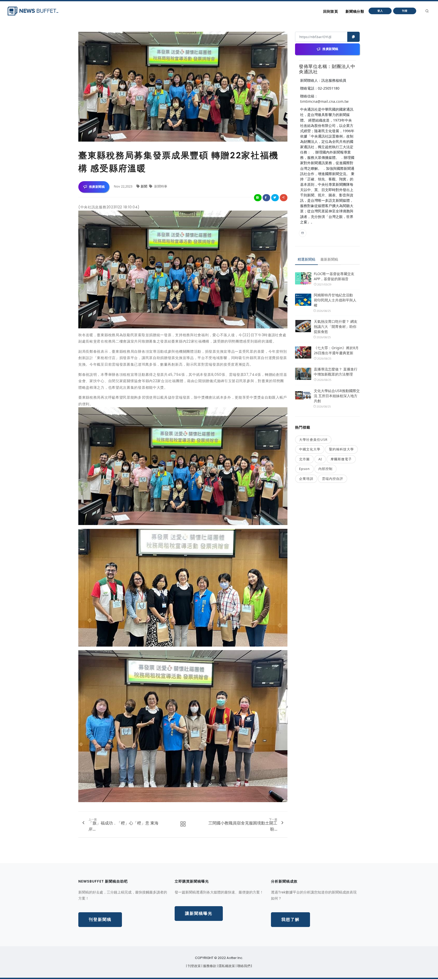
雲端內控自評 (332, 478)
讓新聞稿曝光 (198, 913)
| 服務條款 (209, 966)
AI (320, 459)
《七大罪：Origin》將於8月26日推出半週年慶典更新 (336, 350)
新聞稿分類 (354, 11)
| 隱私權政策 (226, 966)
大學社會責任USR (313, 439)
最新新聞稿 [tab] (329, 259)
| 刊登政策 (194, 966)
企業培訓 (306, 478)
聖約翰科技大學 (341, 449)
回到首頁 (330, 11)
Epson (304, 468)
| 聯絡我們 (243, 966)
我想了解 (290, 919)
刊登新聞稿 (100, 919)
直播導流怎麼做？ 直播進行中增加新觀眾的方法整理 (335, 372)
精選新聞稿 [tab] (306, 259)
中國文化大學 (309, 449)
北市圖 (304, 459)
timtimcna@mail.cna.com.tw (324, 101)
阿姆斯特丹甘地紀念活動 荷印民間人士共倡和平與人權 (335, 300)
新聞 (144, 186)
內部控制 (325, 468)
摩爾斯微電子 (341, 459)
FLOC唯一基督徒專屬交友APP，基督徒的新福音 (334, 276)
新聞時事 (160, 186)
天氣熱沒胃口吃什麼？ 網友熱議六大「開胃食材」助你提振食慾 (335, 326)
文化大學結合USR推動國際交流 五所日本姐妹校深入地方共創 (337, 395)
